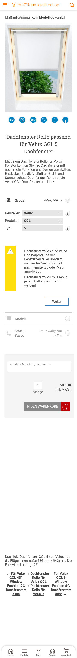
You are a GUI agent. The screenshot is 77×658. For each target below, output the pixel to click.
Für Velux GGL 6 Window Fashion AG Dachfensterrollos (61, 584)
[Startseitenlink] (38, 5)
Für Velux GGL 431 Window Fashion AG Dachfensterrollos (16, 584)
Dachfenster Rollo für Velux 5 (39, 590)
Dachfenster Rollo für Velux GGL (39, 578)
